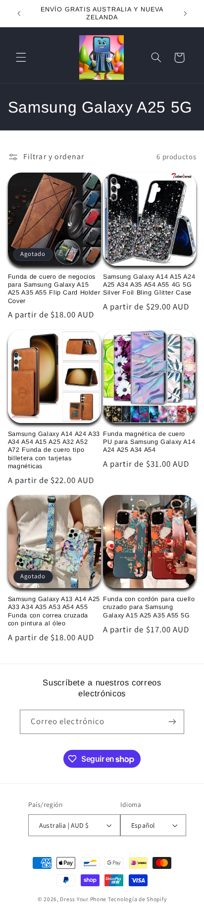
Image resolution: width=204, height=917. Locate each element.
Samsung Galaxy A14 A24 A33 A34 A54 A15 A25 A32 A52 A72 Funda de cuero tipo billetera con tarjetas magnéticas (54, 450)
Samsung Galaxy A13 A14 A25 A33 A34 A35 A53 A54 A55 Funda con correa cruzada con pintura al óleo (54, 611)
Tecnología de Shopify (137, 899)
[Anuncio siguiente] (185, 13)
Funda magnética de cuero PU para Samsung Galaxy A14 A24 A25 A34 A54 (149, 442)
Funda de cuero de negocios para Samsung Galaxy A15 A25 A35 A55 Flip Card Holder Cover (54, 289)
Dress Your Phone (83, 899)
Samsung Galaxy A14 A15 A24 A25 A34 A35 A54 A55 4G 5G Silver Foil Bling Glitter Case (149, 285)
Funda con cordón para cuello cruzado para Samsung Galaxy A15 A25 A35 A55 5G (149, 607)
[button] (20, 57)
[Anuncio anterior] (19, 13)
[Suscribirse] (172, 722)
